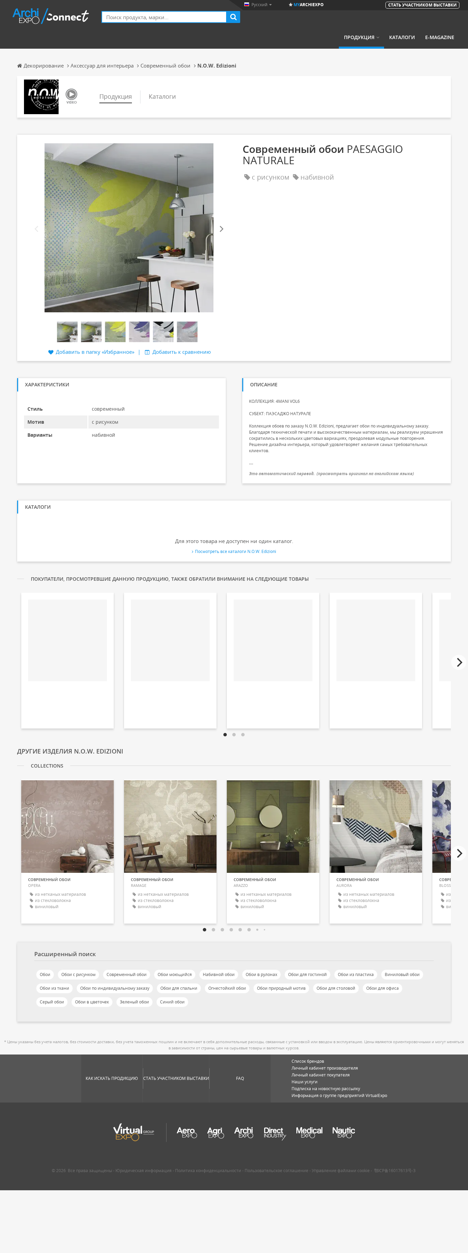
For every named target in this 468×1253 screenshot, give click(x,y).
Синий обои (172, 1002)
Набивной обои (219, 974)
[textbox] (164, 17)
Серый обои (52, 1002)
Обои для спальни (178, 988)
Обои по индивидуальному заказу (114, 988)
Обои (45, 974)
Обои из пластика (356, 974)
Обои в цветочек (92, 1002)
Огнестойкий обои (227, 988)
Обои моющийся (175, 974)
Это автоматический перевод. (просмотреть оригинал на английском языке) (331, 474)
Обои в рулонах (261, 974)
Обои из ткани (54, 988)
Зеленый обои (134, 1002)
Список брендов (308, 1061)
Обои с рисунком (78, 974)
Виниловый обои (402, 974)
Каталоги (402, 37)
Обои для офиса (382, 988)
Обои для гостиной (307, 974)
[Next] (221, 229)
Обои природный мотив (281, 988)
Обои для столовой (336, 988)
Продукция (359, 37)
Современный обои (127, 974)
